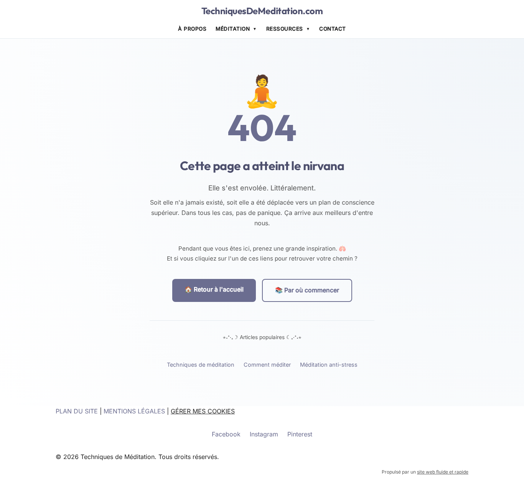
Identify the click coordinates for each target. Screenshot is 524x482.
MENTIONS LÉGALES (134, 411)
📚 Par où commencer (307, 290)
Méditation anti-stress (329, 364)
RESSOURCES (284, 29)
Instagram (264, 434)
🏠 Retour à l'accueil (214, 289)
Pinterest (299, 434)
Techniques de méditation (200, 364)
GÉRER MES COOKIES (203, 411)
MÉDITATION (233, 29)
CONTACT (332, 29)
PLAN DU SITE (77, 411)
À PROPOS (192, 29)
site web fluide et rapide (442, 472)
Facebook (226, 434)
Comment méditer (267, 364)
